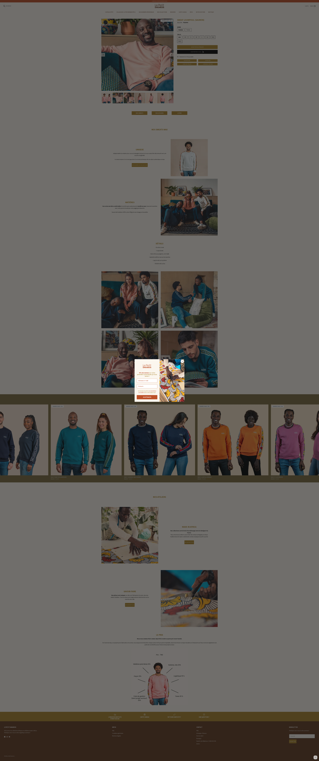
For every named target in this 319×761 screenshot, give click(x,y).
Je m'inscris (147, 397)
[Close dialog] (182, 361)
